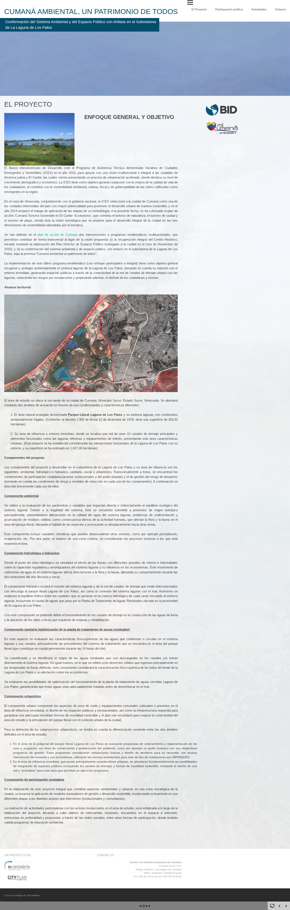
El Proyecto (199, 9)
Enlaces (280, 9)
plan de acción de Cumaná (57, 234)
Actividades (259, 9)
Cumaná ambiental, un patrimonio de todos (91, 11)
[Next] (286, 906)
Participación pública (229, 9)
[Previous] (279, 906)
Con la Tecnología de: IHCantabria (21, 895)
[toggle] (272, 905)
